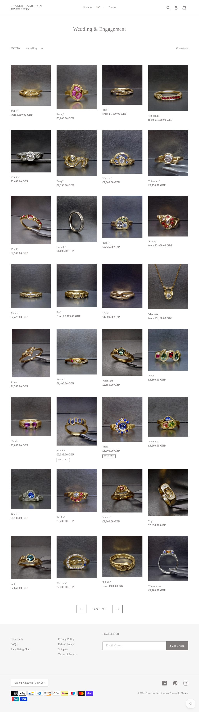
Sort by (15, 48)
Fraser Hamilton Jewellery (26, 7)
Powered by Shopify (179, 693)
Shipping (63, 649)
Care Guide (17, 639)
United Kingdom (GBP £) (28, 682)
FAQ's (14, 644)
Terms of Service (67, 654)
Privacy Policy (66, 639)
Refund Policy (66, 644)
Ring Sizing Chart (21, 649)
